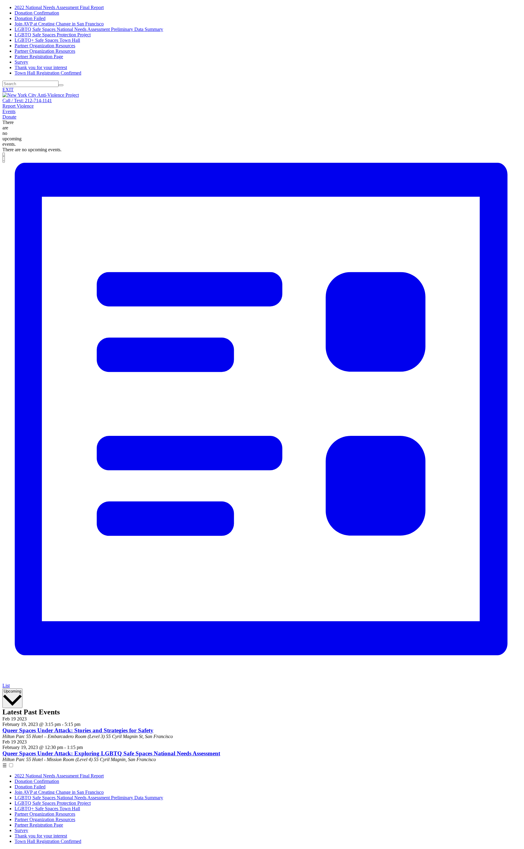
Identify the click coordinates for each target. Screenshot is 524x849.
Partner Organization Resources (45, 45)
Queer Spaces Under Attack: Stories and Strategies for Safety (77, 730)
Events (8, 111)
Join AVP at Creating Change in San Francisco (59, 23)
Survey (21, 62)
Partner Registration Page (39, 56)
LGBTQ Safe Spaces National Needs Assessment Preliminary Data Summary (89, 29)
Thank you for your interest (41, 67)
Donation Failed (30, 18)
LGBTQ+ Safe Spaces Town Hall (47, 40)
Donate (9, 116)
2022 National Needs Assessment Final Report (59, 7)
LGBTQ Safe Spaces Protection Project (53, 34)
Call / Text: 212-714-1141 (27, 100)
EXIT (8, 89)
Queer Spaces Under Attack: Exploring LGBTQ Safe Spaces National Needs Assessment (111, 753)
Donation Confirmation (37, 12)
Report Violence (18, 106)
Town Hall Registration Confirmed (48, 72)
